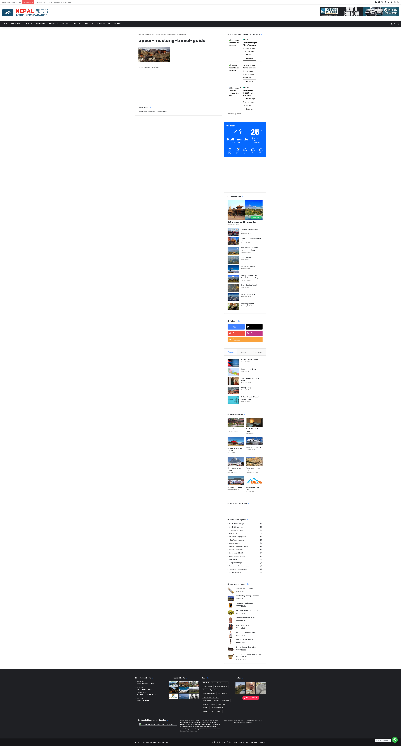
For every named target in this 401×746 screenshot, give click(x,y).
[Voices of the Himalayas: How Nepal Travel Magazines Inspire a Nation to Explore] (183, 690)
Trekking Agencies (217, 708)
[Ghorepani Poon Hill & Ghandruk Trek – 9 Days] (233, 278)
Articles (89, 24)
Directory (53, 24)
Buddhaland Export (253, 447)
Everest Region (207, 686)
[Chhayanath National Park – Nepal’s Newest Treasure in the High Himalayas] (194, 690)
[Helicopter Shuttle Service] (236, 441)
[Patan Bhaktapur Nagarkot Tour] (233, 241)
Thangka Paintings (235, 563)
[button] (240, 688)
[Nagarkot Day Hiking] (183, 696)
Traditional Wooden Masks (238, 569)
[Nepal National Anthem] (233, 363)
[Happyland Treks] (173, 696)
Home (5, 24)
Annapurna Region (248, 266)
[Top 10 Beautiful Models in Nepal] (233, 381)
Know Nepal (16, 24)
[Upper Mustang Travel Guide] (183, 684)
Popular (231, 352)
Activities (40, 24)
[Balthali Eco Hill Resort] (254, 422)
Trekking (205, 708)
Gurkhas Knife (234, 534)
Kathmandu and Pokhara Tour (242, 222)
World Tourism (114, 24)
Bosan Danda (246, 257)
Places (29, 24)
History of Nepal (247, 388)
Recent (243, 352)
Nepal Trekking (222, 693)
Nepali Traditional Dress (237, 556)
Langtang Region (247, 304)
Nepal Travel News (209, 693)
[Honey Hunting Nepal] (233, 288)
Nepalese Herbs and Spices (238, 547)
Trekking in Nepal (208, 711)
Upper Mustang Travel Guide (155, 34)
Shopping (77, 24)
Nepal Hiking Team (235, 487)
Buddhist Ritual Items (236, 527)
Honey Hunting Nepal (249, 285)
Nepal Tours (213, 690)
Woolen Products (235, 572)
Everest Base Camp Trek (219, 683)
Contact (101, 24)
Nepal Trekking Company (211, 700)
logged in (150, 111)
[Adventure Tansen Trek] (254, 461)
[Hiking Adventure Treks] (254, 480)
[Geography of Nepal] (233, 372)
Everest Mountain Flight (250, 294)
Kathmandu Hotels (221, 686)
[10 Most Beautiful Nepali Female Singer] (233, 400)
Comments (257, 352)
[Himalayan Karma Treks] (236, 461)
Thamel (205, 704)
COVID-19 (206, 683)
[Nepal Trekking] (25, 13)
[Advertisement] (178, 76)
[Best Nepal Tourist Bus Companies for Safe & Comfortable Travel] (173, 684)
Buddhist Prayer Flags (236, 524)
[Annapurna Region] (233, 269)
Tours (213, 704)
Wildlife (219, 711)
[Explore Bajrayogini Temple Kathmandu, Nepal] (194, 684)
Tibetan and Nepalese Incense (239, 566)
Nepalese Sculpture (236, 550)
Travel (65, 24)
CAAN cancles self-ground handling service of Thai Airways (55, 2)
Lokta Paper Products (236, 540)
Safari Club (232, 429)
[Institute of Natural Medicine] (173, 690)
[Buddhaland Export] (254, 441)
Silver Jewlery (233, 559)
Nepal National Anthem (249, 360)
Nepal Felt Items (234, 543)
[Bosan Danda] (233, 260)
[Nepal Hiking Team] (236, 480)
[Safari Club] (236, 422)
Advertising (254, 742)
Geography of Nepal (248, 369)
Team (247, 742)
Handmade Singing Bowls (237, 537)
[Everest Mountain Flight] (233, 297)
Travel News (221, 704)
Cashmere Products (236, 530)
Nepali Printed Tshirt (236, 553)
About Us (241, 742)
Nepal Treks (225, 700)
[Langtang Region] (233, 306)
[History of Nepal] (233, 390)
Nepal (205, 690)
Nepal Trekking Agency (210, 697)
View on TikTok (251, 698)
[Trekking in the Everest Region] (233, 232)
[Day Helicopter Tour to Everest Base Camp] (233, 251)
